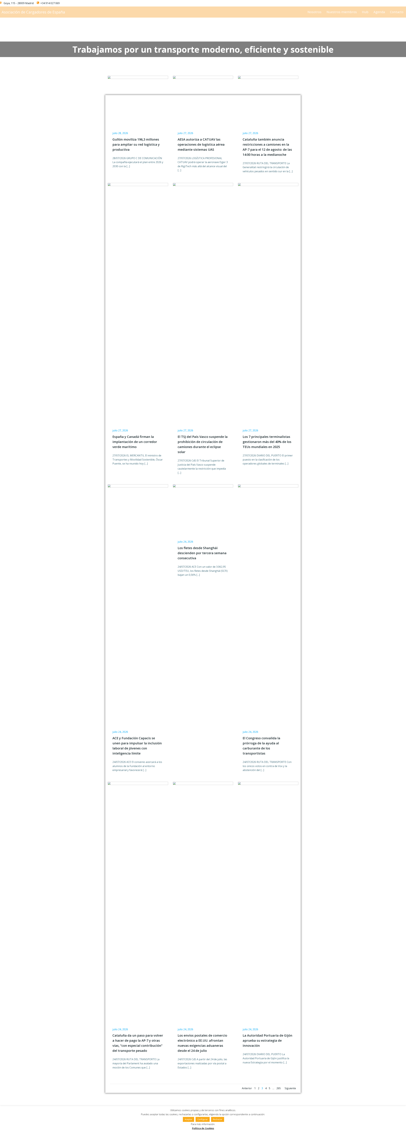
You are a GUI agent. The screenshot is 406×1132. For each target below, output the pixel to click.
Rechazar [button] (217, 1119)
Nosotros (314, 12)
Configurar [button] (202, 1119)
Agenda (379, 12)
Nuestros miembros (342, 12)
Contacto (396, 12)
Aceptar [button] (188, 1119)
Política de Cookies (203, 1128)
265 (278, 1088)
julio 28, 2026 (120, 133)
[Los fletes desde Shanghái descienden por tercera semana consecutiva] (203, 501)
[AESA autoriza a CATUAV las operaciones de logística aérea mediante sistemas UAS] (203, 93)
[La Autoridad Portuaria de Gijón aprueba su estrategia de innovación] (268, 900)
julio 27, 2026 (185, 133)
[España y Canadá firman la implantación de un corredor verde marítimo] (138, 301)
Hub (365, 12)
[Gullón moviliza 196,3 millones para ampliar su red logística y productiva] (138, 92)
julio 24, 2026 (120, 732)
